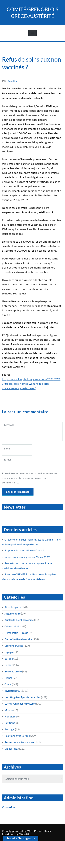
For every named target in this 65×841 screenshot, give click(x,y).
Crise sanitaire (12, 626)
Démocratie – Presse (16, 632)
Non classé (10, 716)
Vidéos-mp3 (11, 748)
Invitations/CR (13, 690)
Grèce (7, 684)
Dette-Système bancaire (18, 639)
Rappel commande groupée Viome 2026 (27, 556)
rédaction (12, 81)
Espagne (9, 652)
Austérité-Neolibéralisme (19, 619)
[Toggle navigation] (32, 33)
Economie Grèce (13, 645)
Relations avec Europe (17, 735)
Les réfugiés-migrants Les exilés (22, 697)
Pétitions (9, 722)
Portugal (9, 729)
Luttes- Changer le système (20, 703)
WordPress (34, 830)
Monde (8, 710)
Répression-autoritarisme (19, 742)
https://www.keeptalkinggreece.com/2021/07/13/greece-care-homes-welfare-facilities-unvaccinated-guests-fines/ (31, 383)
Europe (8, 658)
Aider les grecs (12, 606)
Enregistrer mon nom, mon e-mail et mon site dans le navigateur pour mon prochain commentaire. (29, 478)
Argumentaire (12, 613)
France (8, 677)
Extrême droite (13, 671)
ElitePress (8, 834)
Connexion (8, 807)
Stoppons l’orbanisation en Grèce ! (24, 550)
